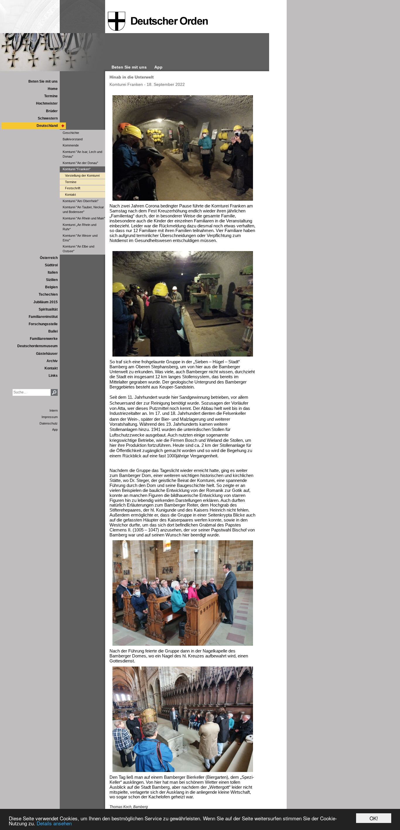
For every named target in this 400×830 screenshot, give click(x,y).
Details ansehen (54, 823)
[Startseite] (158, 21)
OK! (374, 818)
